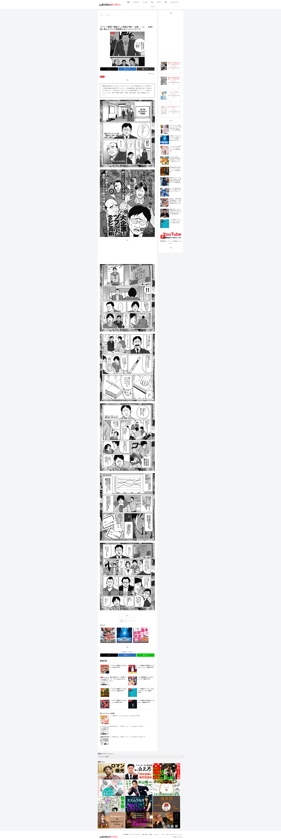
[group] (108, 635)
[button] (146, 69)
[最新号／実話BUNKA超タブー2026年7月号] (164, 81)
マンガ (102, 76)
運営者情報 (126, 834)
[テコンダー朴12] (164, 95)
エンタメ (163, 834)
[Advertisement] (127, 20)
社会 (168, 834)
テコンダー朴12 (173, 92)
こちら (180, 241)
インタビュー (156, 834)
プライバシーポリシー (135, 834)
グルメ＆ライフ (173, 834)
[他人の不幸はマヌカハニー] (164, 110)
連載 (151, 834)
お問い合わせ (145, 834)
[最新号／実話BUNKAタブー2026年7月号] (164, 66)
